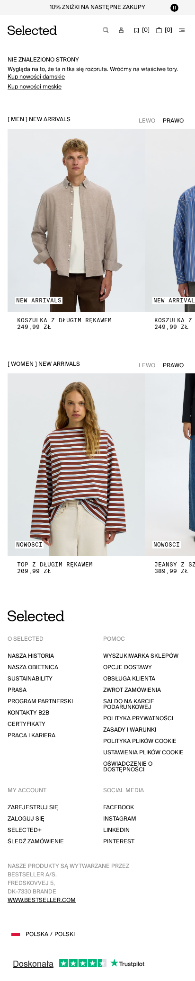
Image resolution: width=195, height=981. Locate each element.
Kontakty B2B (28, 713)
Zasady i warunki (129, 730)
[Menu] (181, 30)
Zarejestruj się (33, 808)
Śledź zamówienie (36, 842)
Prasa (17, 690)
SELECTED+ (25, 830)
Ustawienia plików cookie (143, 753)
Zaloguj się (26, 819)
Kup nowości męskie (35, 87)
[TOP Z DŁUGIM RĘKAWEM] (76, 465)
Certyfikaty (26, 724)
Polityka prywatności (138, 719)
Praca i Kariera (31, 736)
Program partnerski (40, 702)
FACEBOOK (118, 808)
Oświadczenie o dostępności (127, 767)
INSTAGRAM (119, 819)
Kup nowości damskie (36, 77)
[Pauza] (174, 7)
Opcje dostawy (127, 667)
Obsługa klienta (129, 679)
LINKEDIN (116, 830)
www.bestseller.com (42, 900)
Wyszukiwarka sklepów (140, 656)
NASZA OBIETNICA (33, 667)
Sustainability (30, 679)
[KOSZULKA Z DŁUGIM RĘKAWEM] (76, 220)
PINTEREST (118, 842)
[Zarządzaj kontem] (121, 30)
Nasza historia (31, 656)
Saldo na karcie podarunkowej (128, 704)
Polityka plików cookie (140, 741)
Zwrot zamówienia (132, 690)
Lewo (147, 121)
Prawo (173, 121)
